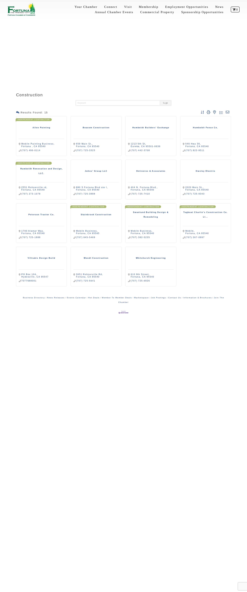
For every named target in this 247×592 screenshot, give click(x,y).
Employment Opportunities (186, 7)
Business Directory (34, 298)
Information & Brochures (197, 298)
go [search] (166, 103)
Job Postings (158, 298)
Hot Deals (94, 298)
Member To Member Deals (117, 298)
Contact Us (174, 298)
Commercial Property (157, 12)
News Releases (56, 298)
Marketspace (141, 298)
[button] (18, 112)
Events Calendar (76, 298)
